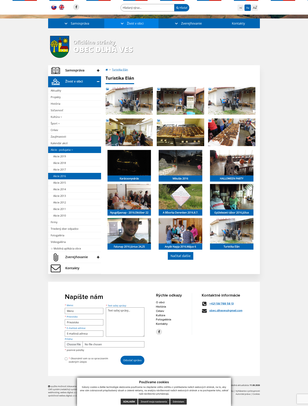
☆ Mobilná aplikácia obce (66, 248)
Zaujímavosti (58, 136)
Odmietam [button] (178, 401)
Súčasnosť (57, 110)
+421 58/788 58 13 (221, 303)
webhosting (53, 392)
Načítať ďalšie (181, 256)
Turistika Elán (120, 69)
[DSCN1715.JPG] (180, 132)
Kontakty (238, 23)
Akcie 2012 (59, 202)
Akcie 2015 (59, 182)
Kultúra (55, 117)
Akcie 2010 (59, 215)
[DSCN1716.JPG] (231, 132)
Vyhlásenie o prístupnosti (248, 390)
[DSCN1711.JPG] (180, 101)
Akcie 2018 (59, 163)
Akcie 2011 (59, 209)
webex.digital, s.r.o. (69, 392)
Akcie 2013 (59, 196)
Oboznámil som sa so (88, 360)
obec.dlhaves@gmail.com (225, 310)
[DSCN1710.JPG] (129, 101)
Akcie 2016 (59, 176)
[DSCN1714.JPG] (129, 132)
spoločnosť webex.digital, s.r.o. (62, 395)
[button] (76, 23)
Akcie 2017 (59, 169)
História (55, 103)
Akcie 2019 (59, 156)
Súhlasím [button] (129, 401)
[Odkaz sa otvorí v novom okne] (76, 7)
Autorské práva (243, 394)
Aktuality (56, 90)
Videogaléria (58, 242)
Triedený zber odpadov (64, 229)
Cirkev (54, 130)
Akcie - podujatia (61, 150)
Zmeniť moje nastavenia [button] (154, 401)
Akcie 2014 (59, 189)
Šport (54, 123)
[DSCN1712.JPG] (231, 101)
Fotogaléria (57, 235)
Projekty (56, 97)
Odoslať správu (132, 360)
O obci (160, 302)
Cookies (256, 394)
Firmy (54, 222)
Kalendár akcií (59, 143)
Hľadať (183, 7)
